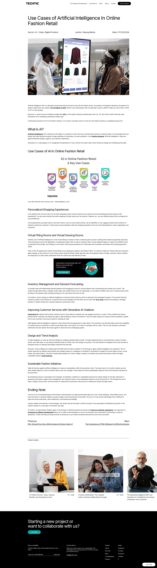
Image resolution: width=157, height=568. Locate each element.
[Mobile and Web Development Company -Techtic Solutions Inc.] (32, 3)
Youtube (120, 551)
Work (101, 3)
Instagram (121, 548)
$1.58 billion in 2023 (58, 108)
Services (107, 551)
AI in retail (99, 300)
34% (64, 114)
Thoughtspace (109, 556)
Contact (113, 3)
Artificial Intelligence (35, 134)
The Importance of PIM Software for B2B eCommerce (107, 424)
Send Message (63, 272)
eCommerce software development (41, 412)
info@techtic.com (71, 555)
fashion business (98, 136)
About (107, 3)
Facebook (121, 553)
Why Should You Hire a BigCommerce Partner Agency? (50, 424)
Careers (107, 559)
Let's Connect (124, 3)
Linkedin (120, 556)
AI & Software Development (78, 3)
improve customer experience (102, 410)
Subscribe (57, 554)
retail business (47, 356)
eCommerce (93, 3)
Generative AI (33, 314)
